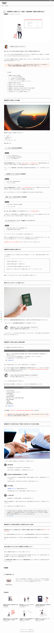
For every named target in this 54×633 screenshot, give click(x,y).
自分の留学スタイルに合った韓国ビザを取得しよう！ (19, 91)
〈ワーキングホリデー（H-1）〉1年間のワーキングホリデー (20, 81)
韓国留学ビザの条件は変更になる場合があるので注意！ (20, 89)
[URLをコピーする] (1, 321)
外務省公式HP (11, 360)
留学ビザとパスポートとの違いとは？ (16, 84)
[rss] (50, 0)
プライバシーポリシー (24, 629)
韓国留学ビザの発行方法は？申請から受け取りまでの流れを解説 (21, 88)
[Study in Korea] (4, 3)
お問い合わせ (31, 629)
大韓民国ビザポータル (11, 488)
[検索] (51, 0)
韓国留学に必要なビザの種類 (14, 75)
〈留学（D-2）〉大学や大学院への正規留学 (17, 79)
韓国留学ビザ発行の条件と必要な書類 (16, 86)
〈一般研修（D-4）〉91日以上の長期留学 (17, 78)
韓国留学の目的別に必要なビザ (15, 82)
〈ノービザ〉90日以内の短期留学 (16, 76)
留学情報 (6, 567)
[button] (1, 311)
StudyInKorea (8, 584)
